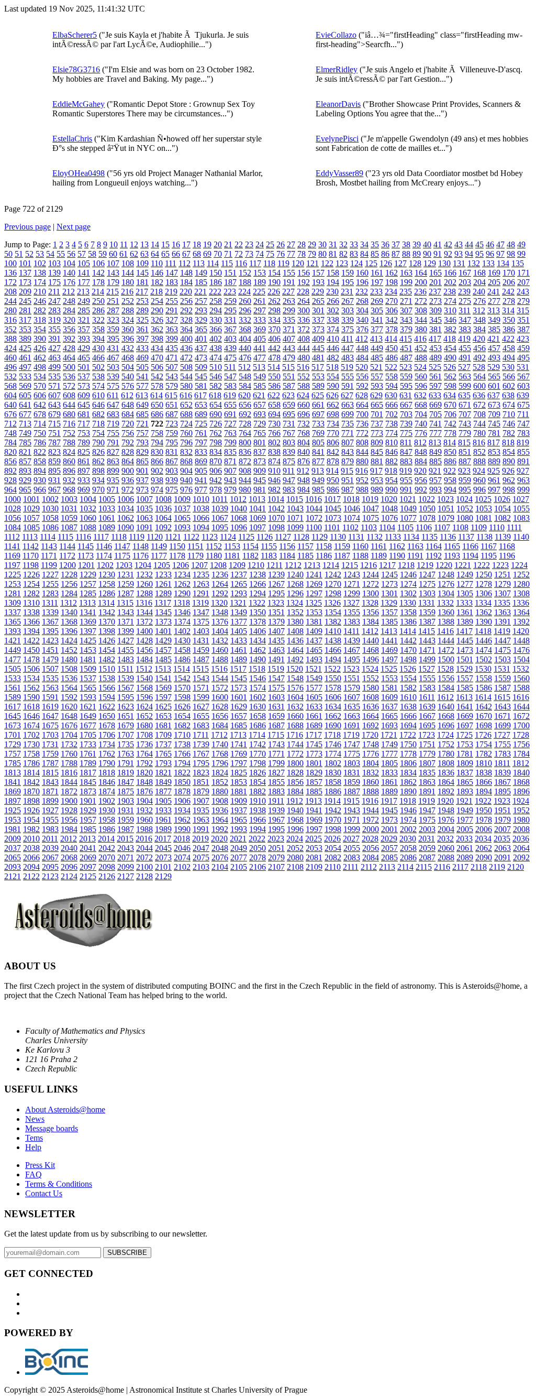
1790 (106, 763)
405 (259, 338)
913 (317, 470)
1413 (389, 631)
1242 (333, 574)
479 (289, 357)
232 (361, 291)
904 (186, 470)
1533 (12, 678)
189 (259, 282)
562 (450, 376)
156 (303, 272)
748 (10, 433)
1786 (31, 763)
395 (113, 338)
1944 (370, 810)
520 (361, 367)
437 (201, 348)
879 (347, 461)
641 (25, 404)
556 (362, 376)
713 (25, 423)
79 (312, 253)
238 (449, 291)
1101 (332, 527)
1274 (408, 584)
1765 (163, 753)
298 (274, 310)
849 (435, 451)
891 (523, 461)
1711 (201, 734)
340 (362, 319)
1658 (257, 716)
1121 (173, 536)
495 (523, 357)
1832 (370, 772)
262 (274, 301)
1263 (201, 584)
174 (40, 282)
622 (273, 395)
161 (377, 272)
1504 (521, 659)
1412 (370, 631)
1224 (519, 565)
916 (361, 470)
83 (354, 253)
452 (421, 348)
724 (186, 423)
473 (201, 357)
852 (479, 451)
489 (435, 357)
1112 (12, 536)
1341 (88, 612)
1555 (427, 678)
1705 (88, 734)
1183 (269, 555)
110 (157, 263)
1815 (50, 772)
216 (127, 291)
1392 (521, 621)
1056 (12, 517)
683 (113, 414)
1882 (257, 791)
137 (25, 272)
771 (347, 433)
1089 (106, 527)
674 (508, 404)
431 (113, 348)
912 (303, 470)
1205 (161, 565)
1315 (125, 602)
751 (54, 433)
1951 (502, 810)
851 (465, 451)
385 (494, 329)
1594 (106, 697)
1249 (464, 574)
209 (25, 291)
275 (465, 301)
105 (83, 263)
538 (98, 376)
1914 (332, 800)
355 (54, 329)
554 (333, 376)
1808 (446, 763)
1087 (69, 527)
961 (494, 480)
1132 (374, 536)
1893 (464, 791)
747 (523, 423)
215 (112, 291)
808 (362, 442)
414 (391, 338)
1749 (389, 744)
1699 (502, 725)
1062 (125, 517)
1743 (276, 744)
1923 (502, 800)
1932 (144, 810)
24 (259, 244)
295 (230, 310)
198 (391, 282)
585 (259, 385)
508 (186, 367)
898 (98, 470)
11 (124, 244)
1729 (12, 744)
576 (127, 385)
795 (171, 442)
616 (186, 395)
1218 (406, 565)
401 (201, 338)
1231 (125, 574)
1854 (257, 782)
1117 (101, 536)
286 (98, 310)
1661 (314, 716)
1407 (276, 631)
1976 (446, 819)
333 (259, 319)
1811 (502, 763)
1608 (370, 697)
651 (171, 404)
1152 (214, 546)
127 (400, 263)
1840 (521, 772)
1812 (520, 763)
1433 (238, 640)
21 (228, 244)
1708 (144, 734)
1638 (408, 706)
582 (215, 385)
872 (245, 461)
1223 (500, 565)
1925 (12, 810)
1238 (257, 574)
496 (10, 367)
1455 (125, 650)
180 (127, 282)
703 (406, 414)
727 (230, 423)
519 (347, 367)
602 (508, 385)
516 (303, 367)
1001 (31, 499)
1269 (314, 584)
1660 (295, 716)
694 (274, 414)
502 (98, 367)
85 (375, 253)
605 (25, 395)
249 (83, 301)
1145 (85, 546)
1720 (370, 734)
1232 (144, 574)
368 (245, 329)
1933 (163, 810)
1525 (389, 668)
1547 (276, 678)
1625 (163, 706)
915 (347, 470)
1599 (201, 697)
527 (464, 367)
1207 (199, 565)
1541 (163, 678)
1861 (389, 782)
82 (343, 253)
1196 (507, 555)
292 (186, 310)
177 (83, 282)
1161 (379, 546)
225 (259, 291)
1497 (389, 659)
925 (493, 470)
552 (303, 376)
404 (245, 338)
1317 (162, 602)
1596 (144, 697)
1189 (379, 555)
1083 (521, 517)
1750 (408, 744)
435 (171, 348)
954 (391, 480)
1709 (163, 734)
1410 (333, 631)
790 (98, 442)
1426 (106, 640)
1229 (88, 574)
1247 (427, 574)
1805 (389, 763)
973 (142, 489)
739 (406, 423)
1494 (333, 659)
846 (391, 451)
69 (207, 253)
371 (289, 329)
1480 (69, 659)
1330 (407, 602)
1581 (389, 687)
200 (421, 282)
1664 (370, 716)
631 (405, 395)
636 (479, 395)
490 (450, 357)
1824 (219, 772)
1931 (125, 810)
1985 (88, 829)
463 (54, 357)
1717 (313, 734)
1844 (69, 782)
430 (98, 348)
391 (54, 338)
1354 (333, 612)
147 (171, 272)
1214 (330, 565)
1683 (201, 725)
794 (157, 442)
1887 (351, 791)
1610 (408, 697)
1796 (219, 763)
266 (333, 301)
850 (450, 451)
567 (523, 376)
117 (255, 263)
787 (54, 442)
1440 (370, 640)
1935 (201, 810)
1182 (250, 555)
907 (230, 470)
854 (508, 451)
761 (201, 433)
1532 (520, 668)
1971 (351, 819)
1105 (405, 527)
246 (40, 301)
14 (155, 244)
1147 (122, 546)
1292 (219, 593)
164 (421, 272)
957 (435, 480)
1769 (238, 753)
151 (230, 272)
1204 (143, 565)
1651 (125, 716)
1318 (181, 602)
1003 (69, 499)
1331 (426, 602)
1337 (12, 612)
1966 (257, 819)
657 (259, 404)
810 (391, 442)
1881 (238, 791)
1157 (305, 546)
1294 (257, 593)
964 (10, 489)
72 (238, 253)
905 (201, 470)
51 (19, 253)
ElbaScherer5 (74, 34)
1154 (250, 546)
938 (157, 480)
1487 (201, 659)
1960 (144, 819)
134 (503, 263)
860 (69, 461)
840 (303, 451)
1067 (219, 517)
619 (230, 395)
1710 (182, 734)
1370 (106, 621)
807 (347, 442)
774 (391, 433)
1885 (314, 791)
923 (464, 470)
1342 (106, 612)
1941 (314, 810)
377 (377, 329)
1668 (446, 716)
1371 (125, 621)
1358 (408, 612)
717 (83, 423)
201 (435, 282)
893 (25, 470)
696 (303, 414)
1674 (31, 725)
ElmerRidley (337, 69)
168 (479, 272)
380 (421, 329)
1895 (502, 791)
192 (303, 282)
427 (54, 348)
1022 (426, 499)
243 (523, 291)
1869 (12, 791)
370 (274, 329)
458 (508, 348)
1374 (182, 621)
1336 (520, 602)
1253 (12, 584)
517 (317, 367)
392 (69, 338)
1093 (182, 527)
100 (10, 263)
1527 (426, 668)
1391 (502, 621)
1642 (483, 706)
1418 (483, 631)
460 (10, 357)
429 (83, 348)
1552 (370, 678)
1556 (446, 678)
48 (511, 244)
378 (391, 329)
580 (186, 385)
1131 (356, 536)
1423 (50, 640)
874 (274, 461)
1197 (12, 565)
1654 (182, 716)
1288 (144, 593)
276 (479, 301)
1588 (521, 687)
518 (332, 367)
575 (113, 385)
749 (25, 433)
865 (142, 461)
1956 (69, 819)
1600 (219, 697)
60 (113, 253)
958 (450, 480)
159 (347, 272)
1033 (106, 508)
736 (362, 423)
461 (25, 357)
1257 (88, 584)
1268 (295, 584)
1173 (85, 555)
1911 (276, 800)
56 (71, 253)
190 (274, 282)
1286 (106, 593)
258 (215, 301)
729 (259, 423)
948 (303, 480)
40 (427, 244)
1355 (351, 612)
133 (488, 263)
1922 (483, 800)
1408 (295, 631)
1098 (276, 527)
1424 (69, 640)
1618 (31, 706)
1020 (389, 499)
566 (508, 376)
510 (215, 367)
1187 (342, 555)
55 (61, 253)
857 (25, 461)
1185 (305, 555)
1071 (295, 517)
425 (25, 348)
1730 (31, 744)
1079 (446, 517)
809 (377, 442)
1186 (324, 555)
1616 (520, 697)
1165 (452, 546)
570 (40, 385)
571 (54, 385)
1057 (31, 517)
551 (289, 376)
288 (127, 310)
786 (40, 442)
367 (230, 329)
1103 (369, 527)
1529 (464, 668)
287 (113, 310)
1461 (238, 650)
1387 (427, 621)
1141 (12, 546)
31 (333, 244)
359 (113, 329)
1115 (65, 536)
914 (332, 470)
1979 (502, 819)
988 (362, 489)
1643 (502, 706)
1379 (276, 621)
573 (83, 385)
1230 (106, 574)
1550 (333, 678)
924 (479, 470)
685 (142, 414)
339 (347, 319)
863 (113, 461)
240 (479, 291)
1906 (182, 800)
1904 (144, 800)
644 (69, 404)
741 (435, 423)
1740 (219, 744)
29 (312, 244)
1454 (106, 650)
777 (435, 433)
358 (98, 329)
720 (127, 423)
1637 (389, 706)
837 (259, 451)
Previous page (27, 226)
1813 (12, 772)
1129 (319, 536)
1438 (333, 640)
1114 (47, 536)
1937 (238, 810)
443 (289, 348)
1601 (238, 697)
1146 (104, 546)
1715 (275, 734)
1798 (257, 763)
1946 (408, 810)
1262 (182, 584)
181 (142, 282)
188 (245, 282)
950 (333, 480)
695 (289, 414)
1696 (446, 725)
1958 (106, 819)
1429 (163, 640)
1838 (483, 772)
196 (362, 282)
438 (215, 348)
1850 (182, 782)
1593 (88, 697)
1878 (182, 791)
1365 (12, 621)
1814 (31, 772)
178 (98, 282)
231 (347, 291)
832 (186, 451)
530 (508, 367)
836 (245, 451)
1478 (31, 659)
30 (322, 244)
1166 (470, 546)
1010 (201, 499)
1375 (201, 621)
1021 (407, 499)
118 (269, 263)
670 (450, 404)
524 (420, 367)
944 (245, 480)
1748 (370, 744)
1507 (50, 668)
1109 (479, 527)
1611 (427, 697)
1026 (502, 499)
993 (435, 489)
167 (465, 272)
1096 (238, 527)
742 (450, 423)
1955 (50, 819)
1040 (238, 508)
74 (259, 253)
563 (465, 376)
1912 (294, 800)
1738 (182, 744)
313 (493, 310)
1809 (464, 763)
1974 (408, 819)
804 (303, 442)
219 (171, 291)
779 (465, 433)
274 (450, 301)
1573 (238, 687)
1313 (87, 602)
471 (171, 357)
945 (259, 480)
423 (523, 338)
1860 (370, 782)
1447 (502, 640)
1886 (333, 791)
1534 (31, 678)
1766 (182, 753)
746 (508, 423)
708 (479, 414)
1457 (163, 650)
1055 (521, 508)
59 (102, 253)
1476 (521, 650)
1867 (502, 782)
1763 (125, 753)
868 (186, 461)
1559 (502, 678)
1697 (464, 725)
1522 (332, 668)
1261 (163, 584)
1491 (276, 659)
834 (215, 451)
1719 (351, 734)
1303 (427, 593)
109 (142, 263)
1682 (182, 725)
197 (377, 282)
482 (333, 357)
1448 (521, 640)
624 (303, 395)
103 (54, 263)
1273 (389, 584)
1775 (351, 753)
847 (406, 451)
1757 (12, 753)
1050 (427, 508)
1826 (257, 772)
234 (391, 291)
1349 (238, 612)
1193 (452, 555)
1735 (125, 744)
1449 (12, 650)
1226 (31, 574)
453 (435, 348)
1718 (332, 734)
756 (127, 433)
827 (113, 451)
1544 (219, 678)
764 (245, 433)
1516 (219, 668)
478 (274, 357)
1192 (434, 555)
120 (298, 263)
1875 (125, 791)
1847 (125, 782)
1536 (69, 678)
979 (230, 489)
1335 (502, 602)
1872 (69, 791)
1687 (276, 725)
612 (127, 395)
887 (465, 461)
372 (303, 329)
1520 (294, 668)
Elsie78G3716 (76, 69)
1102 (350, 527)
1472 (446, 650)
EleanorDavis (338, 104)
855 (523, 451)
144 (127, 272)
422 (508, 338)
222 (215, 291)
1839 (502, 772)
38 (406, 244)
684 (127, 414)
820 (10, 451)
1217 (387, 565)
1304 (446, 593)
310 (450, 310)
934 (98, 480)
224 (244, 291)
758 (157, 433)
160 (362, 272)
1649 (88, 716)
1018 (351, 499)
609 (83, 395)
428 (69, 348)
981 (259, 489)
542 (157, 376)
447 (347, 348)
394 (98, 338)
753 (83, 433)
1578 (333, 687)
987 (347, 489)
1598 (182, 697)
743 (465, 423)
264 (303, 301)
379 (406, 329)
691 (230, 414)
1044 (314, 508)
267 (347, 301)
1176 (140, 555)
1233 (163, 574)
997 (494, 489)
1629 (238, 706)
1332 (445, 602)
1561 (12, 687)
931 (54, 480)
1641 (464, 706)
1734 (106, 744)
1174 (104, 555)
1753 (464, 744)
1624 (144, 706)
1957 (88, 819)
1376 (219, 621)
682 (98, 414)
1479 (50, 659)
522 (391, 367)
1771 (276, 753)
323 (113, 319)
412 (361, 338)
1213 (312, 565)
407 (289, 338)
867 (171, 461)
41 (437, 244)
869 (201, 461)
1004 (88, 499)
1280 (521, 584)
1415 (426, 631)
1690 (333, 725)
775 (406, 433)
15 (165, 244)
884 (421, 461)
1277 (464, 584)
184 (186, 282)
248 (69, 301)
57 (81, 253)
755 (113, 433)
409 (318, 338)
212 (68, 291)
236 (420, 291)
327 (171, 319)
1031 (69, 508)
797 (201, 442)
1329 (389, 602)
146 (157, 272)
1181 (232, 555)
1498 (408, 659)
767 (289, 433)
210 (40, 291)
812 (420, 442)
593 (377, 385)
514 (273, 367)
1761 (88, 753)
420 (479, 338)
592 (362, 385)
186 (215, 282)
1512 (144, 668)
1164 (434, 546)
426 (40, 348)
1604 (295, 697)
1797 (238, 763)
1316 (144, 602)
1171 (49, 555)
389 (25, 338)
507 (171, 367)
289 (142, 310)
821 (25, 451)
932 (69, 480)
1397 (88, 631)
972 (127, 489)
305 (377, 310)
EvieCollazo (336, 34)
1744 (295, 744)
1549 (314, 678)
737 (377, 423)
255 (171, 301)
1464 (295, 650)
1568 (144, 687)
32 (343, 244)
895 (54, 470)
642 (40, 404)
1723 (426, 734)
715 (54, 423)
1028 (12, 508)
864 (127, 461)
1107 (442, 527)
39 (416, 244)
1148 (140, 546)
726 (215, 423)
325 (142, 319)
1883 (276, 791)
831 (171, 451)
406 (274, 338)
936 (127, 480)
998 (508, 489)
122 (327, 263)
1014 (275, 499)
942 (215, 480)
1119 (136, 536)
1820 (144, 772)
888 (479, 461)
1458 (182, 650)
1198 (31, 565)
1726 (483, 734)
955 (406, 480)
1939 (276, 810)
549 (259, 376)
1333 (464, 602)
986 (333, 489)
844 (362, 451)
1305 (464, 593)
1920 (445, 800)
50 (8, 253)
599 (465, 385)
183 (171, 282)
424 (10, 348)
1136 (448, 536)
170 (508, 272)
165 (435, 272)
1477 (12, 659)
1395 (50, 631)
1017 (332, 499)
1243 (351, 574)
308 (421, 310)
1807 (427, 763)
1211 (274, 565)
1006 (125, 499)
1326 (332, 602)
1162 (397, 546)
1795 (201, 763)
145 (142, 272)
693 (259, 414)
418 (449, 338)
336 (303, 319)
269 (377, 301)
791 (113, 442)
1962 (182, 819)
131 (459, 263)
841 (318, 451)
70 (218, 253)
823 (54, 451)
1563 (50, 687)
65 (165, 253)
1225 (12, 574)
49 (521, 244)
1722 (407, 734)
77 (291, 253)
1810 (483, 763)
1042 (276, 508)
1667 (427, 716)
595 (406, 385)
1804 (370, 763)
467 (113, 357)
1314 (106, 602)
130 (444, 263)
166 (450, 272)
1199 (49, 565)
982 (274, 489)
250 (98, 301)
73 (249, 253)
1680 (144, 725)
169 (494, 272)
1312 (68, 602)
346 (450, 319)
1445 (464, 640)
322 (98, 319)
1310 (31, 602)
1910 (257, 800)
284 (69, 310)
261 (259, 301)
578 (157, 385)
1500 (446, 659)
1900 (69, 800)
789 (83, 442)
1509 (88, 668)
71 (228, 253)
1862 (408, 782)
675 (523, 404)
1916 (370, 800)
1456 (144, 650)
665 (377, 404)
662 (333, 404)
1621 (88, 706)
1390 (483, 621)
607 (54, 395)
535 (54, 376)
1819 (125, 772)
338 (333, 319)
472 (186, 357)
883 (406, 461)
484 (362, 357)
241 (493, 291)
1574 (257, 687)
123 (342, 263)
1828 (295, 772)
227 (288, 291)
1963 (201, 819)
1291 (201, 593)
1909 (238, 800)
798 (215, 442)
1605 (314, 697)
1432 (219, 640)
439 (230, 348)
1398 (106, 631)
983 (289, 489)
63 (144, 253)
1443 (427, 640)
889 (494, 461)
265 (318, 301)
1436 (295, 640)
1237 (238, 574)
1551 (351, 678)
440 (245, 348)
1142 (31, 546)
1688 (295, 725)
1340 (69, 612)
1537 (88, 678)
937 (142, 480)
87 (396, 253)
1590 (31, 697)
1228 (69, 574)
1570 (182, 687)
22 (238, 244)
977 (201, 489)
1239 (276, 574)
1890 (408, 791)
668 (421, 404)
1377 (238, 621)
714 (40, 423)
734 (333, 423)
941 (201, 480)
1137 (466, 536)
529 (493, 367)
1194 (470, 555)
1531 (502, 668)
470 (157, 357)
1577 (314, 687)
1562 (31, 687)
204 (479, 282)
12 (134, 244)
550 (274, 376)
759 (171, 433)
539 (113, 376)
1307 (502, 593)
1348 (219, 612)
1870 (31, 791)
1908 (219, 800)
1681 (163, 725)
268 (362, 301)
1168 (507, 546)
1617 (12, 706)
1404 (219, 631)
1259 (125, 584)
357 (83, 329)
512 (244, 367)
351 (523, 319)
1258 (106, 584)
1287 (125, 593)
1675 (50, 725)
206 (508, 282)
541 (142, 376)
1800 (295, 763)
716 (69, 423)
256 (186, 301)
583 (230, 385)
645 (83, 404)
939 (171, 480)
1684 (219, 725)
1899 (50, 800)
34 (364, 244)
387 (523, 329)
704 (421, 414)
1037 (182, 508)
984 (303, 489)
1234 (182, 574)
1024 (464, 499)
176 (69, 282)
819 (523, 442)
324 (127, 319)
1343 (125, 612)
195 (347, 282)
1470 (408, 650)
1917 (389, 800)
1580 (370, 687)
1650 (106, 716)
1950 (483, 810)
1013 (257, 499)
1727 (502, 734)
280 (10, 310)
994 (450, 489)
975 (171, 489)
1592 (69, 697)
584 (245, 385)
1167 (489, 546)
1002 (50, 499)
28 (301, 244)
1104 (387, 527)
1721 (389, 734)
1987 (125, 829)
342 (391, 319)
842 (333, 451)
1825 (238, 772)
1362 (483, 612)
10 (113, 244)
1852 (219, 782)
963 (523, 480)
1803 (351, 763)
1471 (427, 650)
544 (186, 376)
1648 (69, 716)
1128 (301, 536)
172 (10, 282)
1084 (12, 527)
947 (289, 480)
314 (508, 310)
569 (25, 385)
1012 (238, 499)
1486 (182, 659)
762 (215, 433)
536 (69, 376)
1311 (50, 602)
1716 (294, 734)
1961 (163, 819)
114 (213, 263)
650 (157, 404)
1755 (502, 744)
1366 (31, 621)
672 (479, 404)
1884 (295, 791)
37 (396, 244)
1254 (31, 584)
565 (494, 376)
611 (113, 395)
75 (270, 253)
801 (259, 442)
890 (508, 461)
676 (10, 414)
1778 (408, 753)
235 (405, 291)
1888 (370, 791)
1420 (520, 631)
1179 (195, 555)
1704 (69, 734)
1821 (163, 772)
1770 (257, 753)
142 (98, 272)
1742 (257, 744)
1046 (351, 508)
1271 (351, 584)
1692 (370, 725)
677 (25, 414)
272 (421, 301)
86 (385, 253)
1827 (276, 772)
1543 (201, 678)
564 (479, 376)
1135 (429, 536)
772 (362, 433)
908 (245, 470)
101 (25, 263)
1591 (50, 697)
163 (406, 272)
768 (303, 433)
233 (376, 291)
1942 (333, 810)
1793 (163, 763)
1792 (144, 763)
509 (201, 367)
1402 (182, 631)
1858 (333, 782)
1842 (31, 782)
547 (230, 376)
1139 (503, 536)
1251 (502, 574)
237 (435, 291)
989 (377, 489)
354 (40, 329)
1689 (314, 725)
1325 (313, 602)
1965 (238, 819)
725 (201, 423)
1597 (163, 697)
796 (186, 442)
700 (362, 414)
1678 (106, 725)
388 (10, 338)
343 (406, 319)
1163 (415, 546)
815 (464, 442)
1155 (269, 546)
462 (40, 357)
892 (10, 470)
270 (391, 301)
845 (377, 451)
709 (494, 414)
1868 (521, 782)
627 (347, 395)
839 (289, 451)
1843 (50, 782)
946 (274, 480)
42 (448, 244)
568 (10, 385)
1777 (389, 753)
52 (29, 253)
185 (201, 282)
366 (215, 329)
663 (347, 404)
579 (171, 385)
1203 (124, 565)
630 (391, 395)
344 (421, 319)
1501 (464, 659)
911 (289, 470)
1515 (200, 668)
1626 (182, 706)
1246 (408, 574)
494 (508, 357)
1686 (257, 725)
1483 (125, 659)
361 (142, 329)
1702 (31, 734)
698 (333, 414)
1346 (182, 612)
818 (508, 442)
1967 (276, 819)
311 (465, 310)
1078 (427, 517)
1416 (445, 631)
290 (157, 310)
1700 (521, 725)
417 (435, 338)
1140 (521, 536)
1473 (464, 650)
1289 (163, 593)
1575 (276, 687)
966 (40, 489)
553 (318, 376)
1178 (177, 555)
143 (113, 272)
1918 (407, 800)
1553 (389, 678)
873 (259, 461)
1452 (69, 650)
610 (98, 395)
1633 (314, 706)
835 (230, 451)
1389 (464, 621)
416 (420, 338)
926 (508, 470)
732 (303, 423)
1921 (464, 800)
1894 (483, 791)
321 (83, 319)
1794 (182, 763)
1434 (257, 640)
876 (303, 461)
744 (479, 423)
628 (361, 395)
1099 (295, 527)
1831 (351, 772)
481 (318, 357)
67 (186, 253)
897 (83, 470)
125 (371, 263)
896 (69, 470)
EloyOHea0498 (78, 173)
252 (127, 301)
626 (332, 395)
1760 (69, 753)
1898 (31, 800)
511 (230, 367)
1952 (521, 810)
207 (523, 282)
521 (376, 367)
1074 (351, 517)
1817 (88, 772)
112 (184, 263)
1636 (370, 706)
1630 (257, 706)
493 (494, 357)
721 (142, 423)
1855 (276, 782)
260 (245, 301)
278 (508, 301)
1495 (351, 659)
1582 (408, 687)
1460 (219, 650)
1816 (69, 772)
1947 (427, 810)
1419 (502, 631)
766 (274, 433)
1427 (125, 640)
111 (170, 263)
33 (354, 244)
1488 (219, 659)
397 (142, 338)
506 (157, 367)
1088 (88, 527)
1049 (408, 508)
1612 (445, 697)
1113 (30, 536)
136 (10, 272)
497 (25, 367)
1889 (389, 791)
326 (157, 319)
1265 (238, 584)
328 (186, 319)
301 (318, 310)
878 (333, 461)
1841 (12, 782)
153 (259, 272)
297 (259, 310)
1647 (50, 716)
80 (322, 253)
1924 (520, 800)
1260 (144, 584)
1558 (483, 678)
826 (98, 451)
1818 (106, 772)
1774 (333, 753)
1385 (389, 621)
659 (289, 404)
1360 (446, 612)
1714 (257, 734)
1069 (257, 517)
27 (291, 244)
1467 (351, 650)
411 (347, 338)
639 (523, 395)
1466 (333, 650)
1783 (502, 753)
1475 (502, 650)
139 (54, 272)
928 (10, 480)
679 (54, 414)
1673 (12, 725)
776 (421, 433)
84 (364, 253)
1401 (163, 631)
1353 (314, 612)
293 (201, 310)
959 (465, 480)
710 (508, 414)
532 (10, 376)
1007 (144, 499)
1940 (295, 810)
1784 (521, 753)
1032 (88, 508)
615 (171, 395)
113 (199, 263)
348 (479, 319)
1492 (295, 659)
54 (50, 253)
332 (245, 319)
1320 (219, 602)
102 (40, 263)
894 (40, 470)
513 (259, 367)
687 (171, 414)
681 (83, 414)
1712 (219, 734)
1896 (521, 791)
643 (54, 404)
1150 (177, 546)
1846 (106, 782)
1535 (50, 678)
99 (521, 253)
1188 (360, 555)
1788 (69, 763)
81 (333, 253)
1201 (86, 565)
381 (435, 329)
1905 (163, 800)
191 (289, 282)
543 (171, 376)
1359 (427, 612)
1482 (106, 659)
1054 (502, 508)
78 (301, 253)
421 (493, 338)
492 (479, 357)
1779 (427, 753)
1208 (218, 565)
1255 (50, 584)
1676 (69, 725)
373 (318, 329)
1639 (427, 706)
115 (227, 263)
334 (274, 319)
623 (288, 395)
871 (230, 461)
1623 (125, 706)
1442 (408, 640)
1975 (427, 819)
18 (197, 244)
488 (421, 357)
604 (10, 395)
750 (40, 433)
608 (69, 395)
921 (435, 470)
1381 (314, 621)
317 (25, 319)
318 (40, 319)
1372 (144, 621)
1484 (144, 659)
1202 (105, 565)
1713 (238, 734)
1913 (313, 800)
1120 (155, 536)
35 (375, 244)
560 (421, 376)
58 (92, 253)
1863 (427, 782)
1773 (314, 753)
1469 (389, 650)
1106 (424, 527)
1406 (257, 631)
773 (377, 433)
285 (83, 310)
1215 (349, 565)
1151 (195, 546)
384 (479, 329)
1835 (427, 772)
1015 (294, 499)
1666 (408, 716)
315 (523, 310)
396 (127, 338)
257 (201, 301)
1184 (287, 555)
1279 (502, 584)
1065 (182, 517)
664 (362, 404)
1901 (88, 800)
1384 (370, 621)
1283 (50, 593)
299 (289, 310)
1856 (295, 782)
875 (289, 461)
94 (469, 253)
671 (465, 404)
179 (113, 282)
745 (494, 423)
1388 (446, 621)
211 (54, 291)
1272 (370, 584)
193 (318, 282)
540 (127, 376)
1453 (88, 650)
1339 (50, 612)
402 (215, 338)
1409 (314, 631)
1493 (314, 659)
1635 (351, 706)
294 (215, 310)
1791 (125, 763)
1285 (88, 593)
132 (473, 263)
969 (83, 489)
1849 (163, 782)
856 (10, 461)
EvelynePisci (337, 138)
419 (464, 338)
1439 (351, 640)
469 (142, 357)
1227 (50, 574)
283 (54, 310)
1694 (408, 725)
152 (245, 272)
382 (450, 329)
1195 (489, 555)
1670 (483, 716)
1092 (163, 527)
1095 (219, 527)
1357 (389, 612)
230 (332, 291)
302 (333, 310)
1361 (464, 612)
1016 (313, 499)
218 (156, 291)
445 (318, 348)
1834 (408, 772)
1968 (295, 819)
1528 (445, 668)
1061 (106, 517)
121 (312, 263)
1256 (69, 584)
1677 (88, 725)
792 (127, 442)
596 (421, 385)
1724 (445, 734)
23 (249, 244)
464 (69, 357)
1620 (69, 706)
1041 (257, 508)
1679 (125, 725)
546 (215, 376)
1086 (50, 527)
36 (385, 244)
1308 (521, 593)
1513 (162, 668)
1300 (370, 593)
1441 (389, 640)
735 (347, 423)
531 (523, 367)
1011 (219, 499)
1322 (257, 602)
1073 (333, 517)
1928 (69, 810)
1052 (464, 508)
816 (479, 442)
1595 (125, 697)
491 (465, 357)
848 (421, 451)
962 (508, 480)
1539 (125, 678)
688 (186, 414)
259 (230, 301)
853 (494, 451)
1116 (83, 536)
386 (508, 329)
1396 (69, 631)
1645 (12, 716)
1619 (50, 706)
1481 (88, 659)
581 (201, 385)
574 (98, 385)
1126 (264, 536)
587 (289, 385)
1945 (389, 810)
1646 (31, 716)
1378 (257, 621)
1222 (481, 565)
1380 (295, 621)
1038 (201, 508)
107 (113, 263)
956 (421, 480)
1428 (144, 640)
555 (347, 376)
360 (127, 329)
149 (201, 272)
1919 (426, 800)
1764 (144, 753)
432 (127, 348)
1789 (88, 763)
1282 (31, 593)
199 (406, 282)
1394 (31, 631)
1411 (351, 631)
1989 (163, 829)
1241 (314, 574)
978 (215, 489)
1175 (122, 555)
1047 (370, 508)
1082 (502, 517)
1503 (502, 659)
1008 (163, 499)
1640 (446, 706)
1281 (12, 593)
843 (347, 451)
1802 (333, 763)
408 (303, 338)
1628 (219, 706)
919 (405, 470)
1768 (219, 753)
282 (40, 310)
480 (303, 357)
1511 (125, 668)
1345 (163, 612)
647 (113, 404)
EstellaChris (72, 138)
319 (54, 319)
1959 (125, 819)
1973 (389, 819)
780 (479, 433)
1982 (31, 829)
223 (230, 291)
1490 (257, 659)
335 (289, 319)
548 (245, 376)
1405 (238, 631)
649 (142, 404)
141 (83, 272)
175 (54, 282)
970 (98, 489)
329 (201, 319)
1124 (228, 536)
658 (274, 404)
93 (458, 253)
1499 (427, 659)
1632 (295, 706)
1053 (483, 508)
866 (157, 461)
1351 (276, 612)
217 (142, 291)
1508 (69, 668)
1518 (257, 668)
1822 (182, 772)
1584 (446, 687)
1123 (210, 536)
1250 (483, 574)
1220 (444, 565)
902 (157, 470)
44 (469, 244)
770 (333, 433)
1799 (276, 763)
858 (40, 461)
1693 (389, 725)
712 (10, 423)
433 (142, 348)
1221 (462, 565)
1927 (50, 810)
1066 (201, 517)
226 (273, 291)
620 (244, 395)
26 (280, 244)
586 (274, 385)
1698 (483, 725)
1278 (483, 584)
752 (69, 433)
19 (207, 244)
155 (289, 272)
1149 (159, 546)
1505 (12, 668)
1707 (125, 734)
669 (435, 404)
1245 (389, 574)
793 (142, 442)
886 (450, 461)
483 (347, 357)
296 (245, 310)
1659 (276, 716)
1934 (182, 810)
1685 (238, 725)
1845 (88, 782)
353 (25, 329)
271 (406, 301)
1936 (219, 810)
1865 (464, 782)
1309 (12, 602)
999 (523, 489)
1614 (483, 697)
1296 (295, 593)
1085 (31, 527)
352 (10, 329)
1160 (360, 546)
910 (274, 470)
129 (429, 263)
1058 (50, 517)
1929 (88, 810)
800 (245, 442)
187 (230, 282)
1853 (238, 782)
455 (465, 348)
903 (171, 470)
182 (157, 282)
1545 (238, 678)
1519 (275, 668)
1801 (314, 763)
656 (245, 404)
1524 (370, 668)
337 (318, 319)
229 (317, 291)
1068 (238, 517)
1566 (106, 687)
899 (113, 470)
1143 (49, 546)
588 (303, 385)
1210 (256, 565)
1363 (502, 612)
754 (98, 433)
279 (523, 301)
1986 (106, 829)
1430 (182, 640)
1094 (201, 527)
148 (186, 272)
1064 (163, 517)
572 (69, 385)
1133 (393, 536)
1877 (163, 791)
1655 (201, 716)
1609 (389, 697)
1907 (201, 800)
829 (142, 451)
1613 (464, 697)
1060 (88, 517)
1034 (125, 508)
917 (376, 470)
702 (391, 414)
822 (40, 451)
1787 (50, 763)
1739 (201, 744)
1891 (427, 791)
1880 (219, 791)
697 (318, 414)
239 (464, 291)
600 (479, 385)
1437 (314, 640)
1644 (521, 706)
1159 (342, 546)
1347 (201, 612)
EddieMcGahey (78, 104)
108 (127, 263)
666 (391, 404)
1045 (333, 508)
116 (241, 263)
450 (391, 348)
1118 (119, 536)
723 (171, 423)
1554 (408, 678)
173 (25, 282)
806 (333, 442)
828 (127, 451)
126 (385, 263)
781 (494, 433)
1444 (446, 640)
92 (448, 253)
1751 (427, 744)
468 (127, 357)
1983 (50, 829)
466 (98, 357)
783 (523, 433)
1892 (446, 791)
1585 (464, 687)
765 (259, 433)
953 (377, 480)
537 (83, 376)
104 (69, 263)
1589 (12, 697)
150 (215, 272)
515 (288, 367)
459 (523, 348)
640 (10, 404)
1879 (201, 791)
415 (405, 338)
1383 (351, 621)
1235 (201, 574)
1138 (484, 536)
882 (391, 461)
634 (449, 395)
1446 (483, 640)
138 (40, 272)
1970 (333, 819)
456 (479, 348)
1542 (182, 678)
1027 (520, 499)
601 (494, 385)
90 (427, 253)
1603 (276, 697)
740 (421, 423)
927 (523, 470)
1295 (276, 593)
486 (391, 357)
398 (157, 338)
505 (142, 367)
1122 (191, 536)
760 (186, 433)
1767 (201, 753)
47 (500, 244)
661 (318, 404)
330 (215, 319)
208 (10, 291)
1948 (446, 810)
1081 (483, 517)
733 (318, 423)
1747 (351, 744)
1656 (219, 716)
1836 (446, 772)
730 (274, 423)
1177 (159, 555)
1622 (106, 706)
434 (157, 348)
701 (377, 414)
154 (274, 272)
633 (435, 395)
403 (230, 338)
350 (508, 319)
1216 (368, 565)
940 (186, 480)
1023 (445, 499)
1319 (200, 602)
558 (391, 376)
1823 (201, 772)
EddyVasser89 (339, 173)
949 (318, 480)
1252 (521, 574)
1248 (446, 574)
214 (98, 291)
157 (318, 272)
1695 (427, 725)
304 (362, 310)
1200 (67, 565)
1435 (276, 640)
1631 (276, 706)
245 (25, 301)
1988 (144, 829)
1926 (31, 810)
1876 (144, 791)
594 (391, 385)
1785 (12, 763)
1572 (219, 687)
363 (171, 329)
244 (10, 301)
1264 (219, 584)
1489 (238, 659)
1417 (464, 631)
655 (230, 404)
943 (230, 480)
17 (186, 244)
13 (144, 244)
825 (83, 451)
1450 (31, 650)
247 (54, 301)
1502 (483, 659)
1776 (370, 753)
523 (405, 367)
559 (406, 376)
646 (98, 404)
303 (347, 310)
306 (391, 310)
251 (113, 301)
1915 (351, 800)
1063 (144, 517)
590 (333, 385)
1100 (314, 527)
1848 (144, 782)
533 (25, 376)
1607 (351, 697)
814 (449, 442)
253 (142, 301)
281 (25, 310)
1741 (238, 744)
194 (333, 282)
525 (435, 367)
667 (406, 404)
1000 (12, 499)
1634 (333, 706)
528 (479, 367)
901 (142, 470)
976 (186, 489)
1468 (370, 650)
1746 (333, 744)
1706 (106, 734)
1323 (275, 602)
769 (318, 433)
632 (420, 395)
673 (494, 404)
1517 (238, 668)
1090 (125, 527)
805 (318, 442)
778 (450, 433)
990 (391, 489)
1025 (483, 499)
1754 (483, 744)
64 (155, 253)
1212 (293, 565)
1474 (483, 650)
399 (171, 338)
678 (40, 414)
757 (142, 433)
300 (303, 310)
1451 (50, 650)
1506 (31, 668)
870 (215, 461)
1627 (201, 706)
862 (98, 461)
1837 (464, 772)
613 (142, 395)
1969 (314, 819)
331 (230, 319)
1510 (106, 668)
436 (186, 348)
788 (69, 442)
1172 (67, 555)
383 (465, 329)
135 (517, 263)
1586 (483, 687)
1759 (50, 753)
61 (123, 253)
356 (69, 329)
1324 (294, 602)
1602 (257, 697)
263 (289, 301)
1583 (427, 687)
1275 (427, 584)
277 (494, 301)
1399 (125, 631)
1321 (238, 602)
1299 (351, 593)
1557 (464, 678)
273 (435, 301)
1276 (446, 584)
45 (479, 244)
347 (465, 319)
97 (500, 253)
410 (333, 338)
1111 (514, 527)
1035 (144, 508)
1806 (408, 763)
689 (201, 414)
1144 (67, 546)
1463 (276, 650)
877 (318, 461)
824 (69, 451)
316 (10, 319)
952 (362, 480)
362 (157, 329)
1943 (351, 810)
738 (391, 423)
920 (420, 470)
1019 (370, 499)
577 (142, 385)
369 (259, 329)
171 (523, 272)
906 (215, 470)
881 (377, 461)
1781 (464, 753)
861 (83, 461)
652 (186, 404)
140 (69, 272)
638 (508, 395)
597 (435, 385)
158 (333, 272)
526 (449, 367)
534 (40, 376)
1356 (370, 612)
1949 (464, 810)
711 (523, 414)
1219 (425, 565)
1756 (521, 744)
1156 (287, 546)
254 (157, 301)
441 (259, 348)
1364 (521, 612)
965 (25, 489)
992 (421, 489)
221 (200, 291)
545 (201, 376)
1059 (69, 517)
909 (259, 470)
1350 (257, 612)
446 (333, 348)
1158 (324, 546)
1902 (106, 800)
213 (83, 291)
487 (406, 357)
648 (127, 404)
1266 (257, 584)
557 (377, 376)
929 (25, 480)
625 (317, 395)
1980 (521, 819)
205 (494, 282)
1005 (106, 499)
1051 (446, 508)
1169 (12, 555)
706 (450, 414)
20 (218, 244)
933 (83, 480)
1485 (163, 659)
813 (435, 442)
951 (347, 480)
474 (215, 357)
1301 (389, 593)
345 (435, 319)
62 (134, 253)
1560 (521, 678)
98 (511, 253)
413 (376, 338)
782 (508, 433)
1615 (502, 697)
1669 (464, 716)
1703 (50, 734)
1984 (69, 829)
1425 (88, 640)
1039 (219, 508)
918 (391, 470)
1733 (88, 744)
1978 (483, 819)
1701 (12, 734)
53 (40, 253)
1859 (351, 782)
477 (259, 357)
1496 (370, 659)
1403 (201, 631)
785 (25, 442)
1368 (69, 621)
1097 (257, 527)
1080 (464, 517)
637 (493, 395)
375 (347, 329)
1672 (521, 716)
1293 (238, 593)
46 (490, 244)
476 (245, 357)
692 (245, 414)
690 (215, 414)
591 (347, 385)
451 (406, 348)
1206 (180, 565)
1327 (351, 602)
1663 (351, 716)
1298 (333, 593)
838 (274, 451)
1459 (201, 650)
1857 (314, 782)
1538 (106, 678)
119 (283, 263)
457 (494, 348)
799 (230, 442)
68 (197, 253)
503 (113, 367)
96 (490, 253)
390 (40, 338)
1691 (351, 725)
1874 (106, 791)
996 (479, 489)
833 (201, 451)
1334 (483, 602)
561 (435, 376)
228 (303, 291)
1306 (483, 593)
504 (127, 367)
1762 (106, 753)
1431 (201, 640)
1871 (50, 791)
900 (127, 470)
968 (69, 489)
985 (318, 489)
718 (98, 423)
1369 (88, 621)
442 (274, 348)
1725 (464, 734)
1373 (163, 621)
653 (201, 404)
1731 (50, 744)
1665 (389, 716)
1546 (257, 678)
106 (98, 263)
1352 (295, 612)
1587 (502, 687)
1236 (219, 574)
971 (113, 489)
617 (200, 395)
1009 (182, 499)
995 (465, 489)
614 (156, 395)
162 (391, 272)
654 (215, 404)
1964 (219, 819)
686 (157, 414)
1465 (314, 650)
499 (54, 367)
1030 (50, 508)
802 (274, 442)
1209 (237, 565)
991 (406, 489)
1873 (88, 791)
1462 (257, 650)
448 (362, 348)
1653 (163, 716)
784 (10, 442)
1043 (295, 508)
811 (406, 442)
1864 (446, 782)
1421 (12, 640)
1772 (295, 753)
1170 (31, 555)
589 (318, 385)
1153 (232, 546)
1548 (295, 678)
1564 (69, 687)
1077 (408, 517)
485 (377, 357)
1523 (351, 668)
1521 (313, 668)
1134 (411, 536)
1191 (415, 555)
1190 (397, 555)
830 (157, 451)
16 (176, 244)
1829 (314, 772)
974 (157, 489)
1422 (31, 640)
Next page (74, 226)
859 (54, 461)
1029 (31, 508)
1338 (31, 612)
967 (54, 489)
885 (435, 461)
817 (493, 442)
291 (171, 310)
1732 (69, 744)
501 (83, 367)
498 (40, 367)
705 (435, 414)
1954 (31, 819)
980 (245, 489)
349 (494, 319)
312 (479, 310)
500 (69, 367)
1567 (125, 687)
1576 (295, 687)
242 (508, 291)
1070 (276, 517)
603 (523, 385)
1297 (314, 593)
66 (176, 253)
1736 (144, 744)
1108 (460, 527)
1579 (351, 687)
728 (245, 423)
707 (465, 414)
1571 (201, 687)
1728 (520, 734)
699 (347, 414)
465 (83, 357)
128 (415, 263)
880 (362, 461)
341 (377, 319)
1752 (446, 744)
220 (186, 291)
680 (69, 414)
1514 (181, 668)
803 (289, 442)
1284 (69, 593)
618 (215, 395)
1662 (333, 716)
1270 (333, 584)
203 (465, 282)
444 (303, 348)
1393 (12, 631)
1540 (144, 678)
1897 (12, 800)
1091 (144, 527)
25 (270, 244)
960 (479, 480)
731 (289, 423)
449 (377, 348)
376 (362, 329)
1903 (125, 800)
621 (259, 395)
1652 (144, 716)
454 (450, 348)
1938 (257, 810)
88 (406, 253)
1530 (483, 668)
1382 (333, 621)
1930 (106, 810)
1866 (483, 782)
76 (280, 253)
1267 (276, 584)
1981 (12, 829)
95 (479, 253)
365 (201, 329)
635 (464, 395)
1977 (464, 819)
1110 (497, 527)
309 (435, 310)
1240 (295, 574)
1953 (12, 819)
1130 (338, 536)
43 (458, 244)
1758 (31, 753)
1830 (333, 772)
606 (40, 395)
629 (376, 395)
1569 (163, 687)
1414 (407, 631)
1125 (246, 536)
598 (450, 385)
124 (356, 263)
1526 (407, 668)
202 (450, 282)
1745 (314, 744)
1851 (201, 782)
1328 (370, 602)
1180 (214, 555)
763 (230, 433)
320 (69, 319)
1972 (370, 819)
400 (186, 338)
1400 (144, 631)
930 (40, 480)
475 (230, 357)
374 (333, 329)
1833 (389, 772)
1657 (238, 716)
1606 (333, 697)
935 (113, 480)
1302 (408, 593)
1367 (50, 621)
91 (437, 253)
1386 (408, 621)
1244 (370, 574)
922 (449, 470)
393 (83, 338)
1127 (283, 536)
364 (186, 329)
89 (416, 253)
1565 (88, 687)
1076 (389, 517)
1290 (182, 593)
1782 (483, 753)
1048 (389, 508)
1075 (370, 517)
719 (113, 423)
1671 (502, 716)
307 (406, 310)
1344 (144, 612)
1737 (163, 744)
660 (303, 404)
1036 (163, 508)
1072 (314, 517)
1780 (446, 753)
